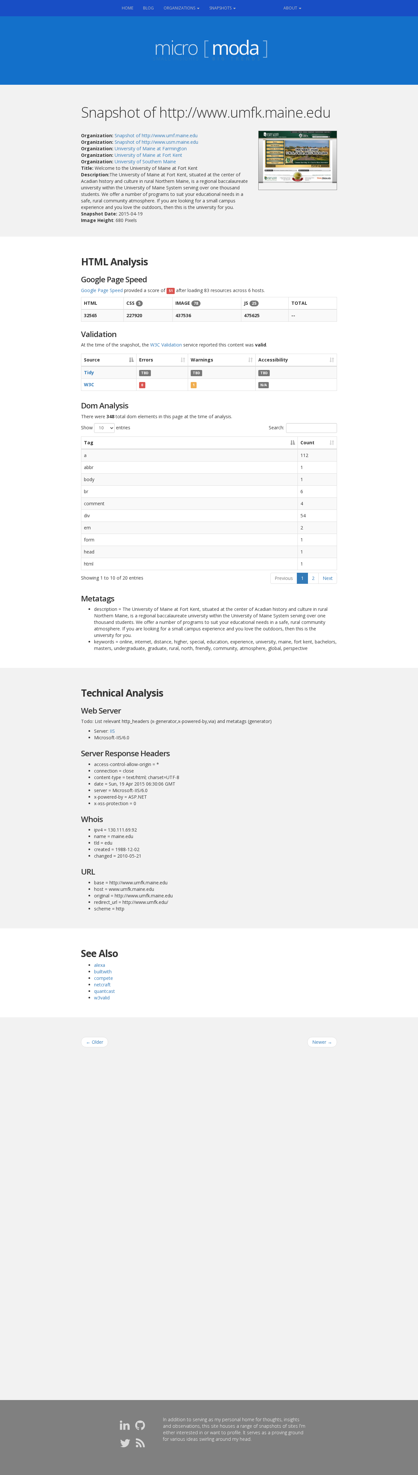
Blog (148, 8)
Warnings (202, 360)
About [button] (290, 8)
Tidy (89, 372)
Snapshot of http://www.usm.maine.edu (156, 142)
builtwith (103, 971)
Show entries (105, 427)
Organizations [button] (180, 8)
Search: (276, 427)
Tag (88, 442)
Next (328, 578)
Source (92, 360)
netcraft (102, 984)
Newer (322, 1042)
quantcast (104, 991)
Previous (284, 578)
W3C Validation (166, 345)
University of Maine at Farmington (151, 148)
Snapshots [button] (221, 8)
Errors (146, 360)
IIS (112, 731)
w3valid (102, 998)
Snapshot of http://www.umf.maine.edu (156, 135)
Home (130, 8)
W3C (89, 384)
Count (307, 442)
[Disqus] (209, 1135)
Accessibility (273, 360)
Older (94, 1042)
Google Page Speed (102, 290)
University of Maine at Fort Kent (148, 155)
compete (103, 978)
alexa (99, 965)
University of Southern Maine (145, 161)
